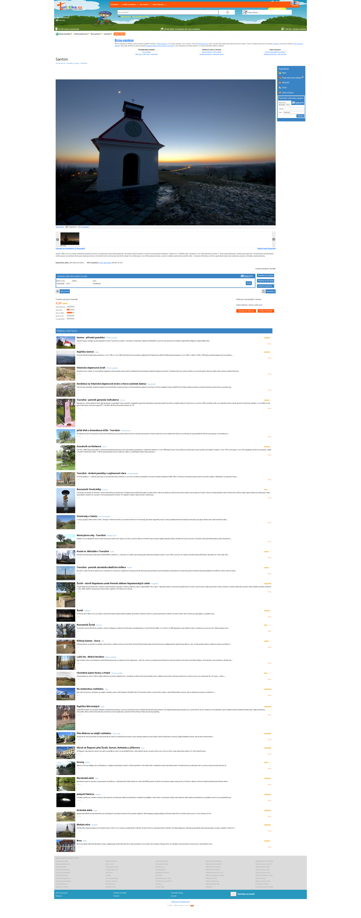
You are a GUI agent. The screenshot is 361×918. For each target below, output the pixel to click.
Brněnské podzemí (206, 54)
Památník (83, 63)
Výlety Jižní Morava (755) (264, 875)
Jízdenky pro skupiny (265, 275)
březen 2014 (60, 227)
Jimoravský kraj (203, 44)
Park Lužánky (217, 52)
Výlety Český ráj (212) (213, 867)
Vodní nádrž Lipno (112, 867)
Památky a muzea (73, 63)
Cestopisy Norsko (62, 875)
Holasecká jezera (218, 54)
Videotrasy (154, 54)
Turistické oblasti (161, 861)
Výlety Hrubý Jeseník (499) (215, 875)
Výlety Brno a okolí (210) (263, 864)
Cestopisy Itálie (61, 867)
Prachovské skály (112, 878)
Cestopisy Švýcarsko (63, 878)
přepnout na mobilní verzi (180, 902)
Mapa (284, 73)
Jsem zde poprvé (61, 893)
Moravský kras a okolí (163, 878)
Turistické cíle (61, 63)
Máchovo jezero (111, 861)
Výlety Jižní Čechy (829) (213, 864)
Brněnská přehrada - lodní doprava (275, 54)
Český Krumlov (111, 887)
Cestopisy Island (61, 884)
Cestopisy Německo (63, 870)
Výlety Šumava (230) (213, 870)
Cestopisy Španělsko (63, 873)
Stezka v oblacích (112, 881)
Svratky (276, 44)
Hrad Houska (110, 884)
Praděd (108, 875)
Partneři (116, 896)
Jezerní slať (109, 864)
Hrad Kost (109, 873)
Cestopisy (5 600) (62, 861)
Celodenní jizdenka (265, 286)
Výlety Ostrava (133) (262, 870)
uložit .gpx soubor (105, 263)
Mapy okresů (125, 17)
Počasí (284, 87)
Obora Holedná (207, 52)
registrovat (295, 5)
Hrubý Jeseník (160, 870)
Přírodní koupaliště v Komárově (275, 52)
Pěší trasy (138, 54)
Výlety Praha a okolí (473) (264, 861)
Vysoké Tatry (160, 887)
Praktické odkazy (177, 893)
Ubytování (285, 82)
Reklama (59, 896)
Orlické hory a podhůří (163, 881)
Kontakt (174, 896)
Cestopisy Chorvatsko (63, 881)
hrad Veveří (170, 46)
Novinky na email (245, 894)
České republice (162, 44)
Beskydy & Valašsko (162, 873)
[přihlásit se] (295, 3)
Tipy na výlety (146, 52)
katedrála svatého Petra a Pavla (156, 46)
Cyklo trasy (146, 54)
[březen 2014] (166, 152)
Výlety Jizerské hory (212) (214, 873)
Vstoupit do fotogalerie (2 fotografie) (70, 248)
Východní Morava (161, 864)
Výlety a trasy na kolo (262, 881)
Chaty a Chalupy (287, 92)
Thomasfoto (85, 227)
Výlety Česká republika (213, 861)
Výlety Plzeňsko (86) (262, 867)
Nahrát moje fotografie (267, 248)
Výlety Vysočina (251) (262, 873)
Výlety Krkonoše (211, 878)
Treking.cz (209, 887)
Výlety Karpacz (260, 878)
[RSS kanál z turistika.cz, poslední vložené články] (192, 905)
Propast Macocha (112, 870)
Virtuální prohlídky (262, 884)
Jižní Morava (159, 867)
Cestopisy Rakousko (63, 864)
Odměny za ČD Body (266, 281)
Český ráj (158, 884)
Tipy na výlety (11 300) (140, 17)
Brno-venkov (124, 40)
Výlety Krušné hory (212, 881)
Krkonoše (158, 875)
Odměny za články (119, 893)
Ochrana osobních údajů (264, 887)
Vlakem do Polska (62, 887)
